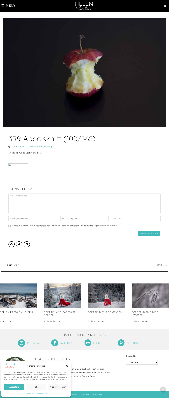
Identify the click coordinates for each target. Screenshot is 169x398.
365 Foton (33, 146)
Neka (36, 387)
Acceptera (14, 387)
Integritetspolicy (41, 393)
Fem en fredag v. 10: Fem (16, 312)
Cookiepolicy (28, 393)
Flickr (97, 343)
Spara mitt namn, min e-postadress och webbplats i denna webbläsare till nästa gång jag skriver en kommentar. (65, 225)
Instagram (34, 343)
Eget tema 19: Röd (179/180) (105, 312)
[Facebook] (54, 342)
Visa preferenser (58, 387)
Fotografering (45, 146)
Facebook (66, 343)
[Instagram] (21, 343)
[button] (66, 365)
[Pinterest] (121, 342)
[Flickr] (87, 342)
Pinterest (133, 343)
